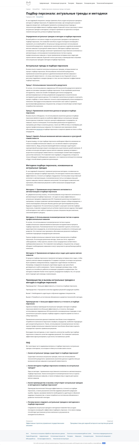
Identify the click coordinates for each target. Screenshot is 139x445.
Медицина (79, 3)
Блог (27, 433)
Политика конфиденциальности (102, 433)
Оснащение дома (89, 3)
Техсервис (71, 3)
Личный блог (36, 9)
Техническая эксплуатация (61, 438)
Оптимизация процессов (58, 3)
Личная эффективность (44, 438)
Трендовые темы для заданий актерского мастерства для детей (91, 422)
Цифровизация (44, 3)
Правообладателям (31, 436)
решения (39, 129)
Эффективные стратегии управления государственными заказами (45, 423)
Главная (28, 9)
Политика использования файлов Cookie (79, 433)
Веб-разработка (30, 438)
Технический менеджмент (105, 3)
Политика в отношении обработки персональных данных (48, 433)
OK (104, 443)
